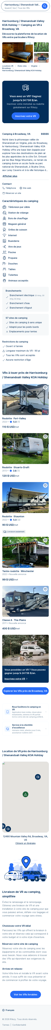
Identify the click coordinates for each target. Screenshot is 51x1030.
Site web (27, 188)
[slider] (13, 422)
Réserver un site (13, 193)
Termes (5, 1025)
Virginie (34, 66)
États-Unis (22, 66)
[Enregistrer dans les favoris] (45, 387)
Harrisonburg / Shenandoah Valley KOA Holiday (22, 70)
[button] (38, 777)
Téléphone (11, 188)
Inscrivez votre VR (25, 116)
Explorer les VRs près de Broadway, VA (25, 690)
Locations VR (7, 66)
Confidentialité (19, 1025)
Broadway (6, 68)
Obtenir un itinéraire (25, 843)
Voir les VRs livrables (25, 994)
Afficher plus (10, 176)
